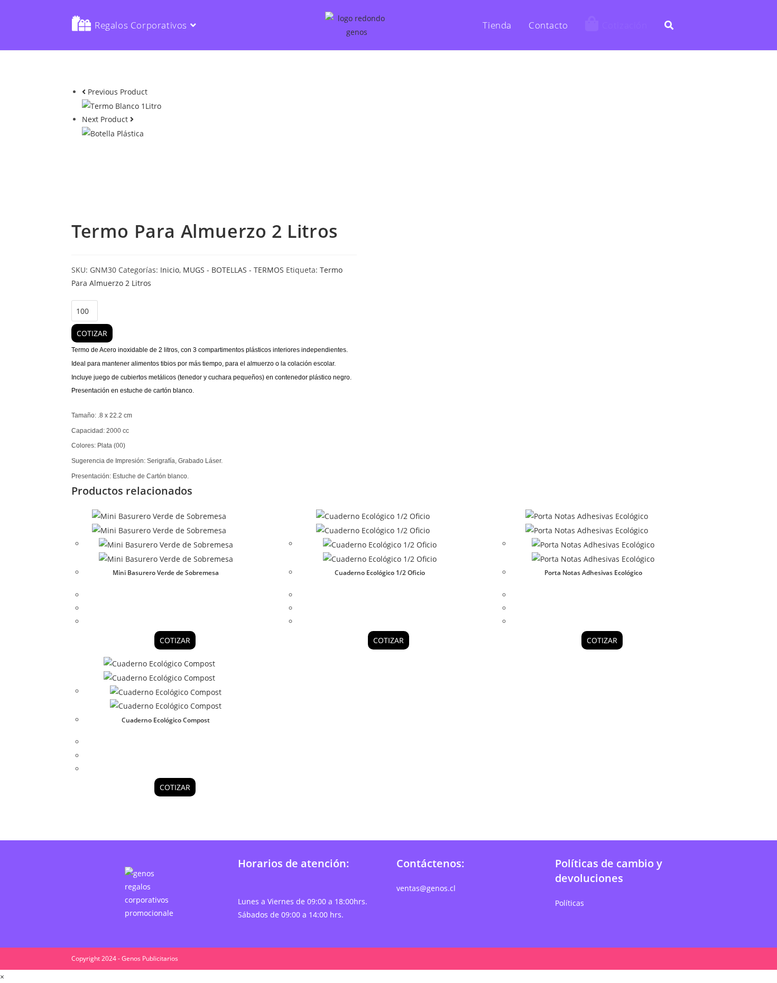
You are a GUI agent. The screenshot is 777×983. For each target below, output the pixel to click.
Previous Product (117, 92)
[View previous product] (84, 92)
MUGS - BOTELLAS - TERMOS (233, 270)
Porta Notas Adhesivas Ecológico (593, 572)
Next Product (105, 119)
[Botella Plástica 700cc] (113, 132)
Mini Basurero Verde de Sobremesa (166, 572)
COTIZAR (92, 333)
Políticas (569, 903)
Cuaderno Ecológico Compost (166, 720)
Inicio (169, 270)
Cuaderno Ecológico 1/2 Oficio (380, 572)
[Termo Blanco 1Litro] (121, 105)
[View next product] (132, 119)
